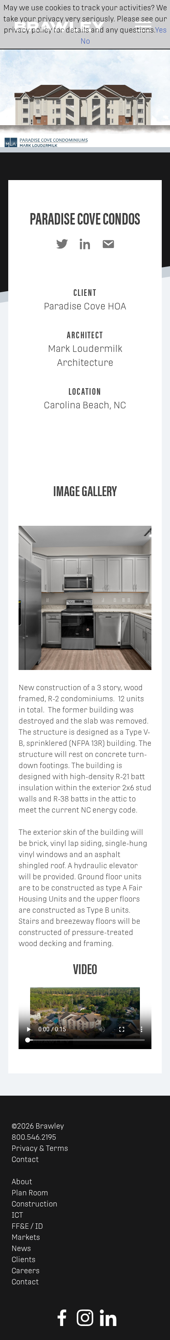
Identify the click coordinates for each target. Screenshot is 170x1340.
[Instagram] (85, 1323)
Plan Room (30, 1192)
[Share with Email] (108, 244)
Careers (26, 1270)
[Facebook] (62, 1323)
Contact (25, 1159)
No (85, 41)
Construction (34, 1203)
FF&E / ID (27, 1226)
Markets (26, 1237)
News (21, 1248)
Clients (23, 1259)
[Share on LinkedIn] (85, 244)
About (22, 1181)
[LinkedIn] (108, 1323)
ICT (17, 1215)
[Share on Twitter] (61, 244)
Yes (161, 30)
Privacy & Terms (40, 1148)
